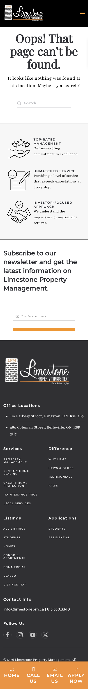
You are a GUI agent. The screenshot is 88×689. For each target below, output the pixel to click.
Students (12, 537)
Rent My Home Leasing (16, 472)
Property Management (15, 461)
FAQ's (53, 485)
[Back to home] (23, 13)
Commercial (14, 567)
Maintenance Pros (20, 494)
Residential (59, 537)
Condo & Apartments (14, 556)
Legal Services (17, 503)
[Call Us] (33, 669)
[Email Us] (55, 669)
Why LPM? (57, 459)
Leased (9, 575)
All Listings (14, 528)
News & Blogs (61, 468)
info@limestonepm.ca (23, 609)
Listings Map (15, 584)
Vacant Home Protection (15, 484)
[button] (82, 13)
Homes (9, 546)
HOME (12, 675)
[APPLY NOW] (76, 669)
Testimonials (61, 476)
